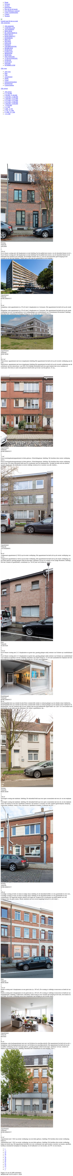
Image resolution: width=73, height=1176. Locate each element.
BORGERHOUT (10, 36)
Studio (6, 78)
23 (5, 1166)
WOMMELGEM (10, 65)
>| (5, 1169)
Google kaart (5, 21)
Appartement (8, 77)
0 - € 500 (7, 107)
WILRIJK (8, 63)
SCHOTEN (8, 62)
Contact (7, 14)
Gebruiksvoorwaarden (29, 1174)
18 (5, 1157)
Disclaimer (51, 1174)
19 (5, 1159)
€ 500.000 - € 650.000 (11, 103)
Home (6, 2)
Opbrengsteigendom (11, 82)
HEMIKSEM (9, 48)
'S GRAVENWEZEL (11, 58)
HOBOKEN (8, 50)
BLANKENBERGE (11, 33)
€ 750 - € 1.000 (9, 110)
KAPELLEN (9, 51)
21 (5, 1162)
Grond (6, 80)
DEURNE (8, 41)
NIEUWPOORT (10, 56)
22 (5, 1164)
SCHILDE (8, 60)
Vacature (7, 16)
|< (5, 1149)
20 (5, 1161)
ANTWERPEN (9, 29)
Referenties (8, 7)
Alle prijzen (8, 92)
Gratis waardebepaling (11, 12)
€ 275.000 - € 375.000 (11, 100)
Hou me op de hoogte (11, 9)
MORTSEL (8, 55)
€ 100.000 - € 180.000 (11, 97)
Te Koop (7, 4)
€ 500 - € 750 (9, 109)
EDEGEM (8, 43)
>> (5, 1168)
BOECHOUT (9, 34)
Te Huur (7, 6)
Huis (6, 73)
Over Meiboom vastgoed (12, 11)
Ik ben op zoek (13, 21)
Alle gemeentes (9, 26)
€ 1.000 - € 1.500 (10, 112)
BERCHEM (8, 31)
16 (5, 1154)
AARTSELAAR (10, 28)
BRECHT (8, 39)
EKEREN (8, 45)
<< (5, 1150)
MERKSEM (8, 53)
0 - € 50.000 (8, 93)
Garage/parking (9, 85)
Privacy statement (41, 1174)
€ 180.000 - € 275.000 (11, 98)
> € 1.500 (7, 114)
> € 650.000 (8, 105)
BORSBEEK (9, 38)
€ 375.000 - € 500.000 (11, 102)
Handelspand (8, 83)
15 (5, 1152)
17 (5, 1156)
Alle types (8, 71)
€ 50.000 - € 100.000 (11, 95)
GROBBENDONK (11, 46)
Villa (6, 75)
